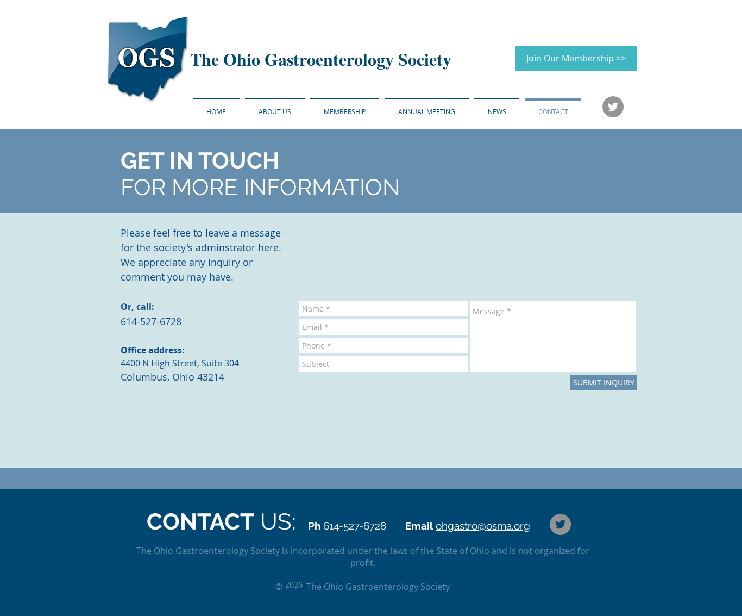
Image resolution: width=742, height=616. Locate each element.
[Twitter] (613, 106)
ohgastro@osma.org (483, 526)
